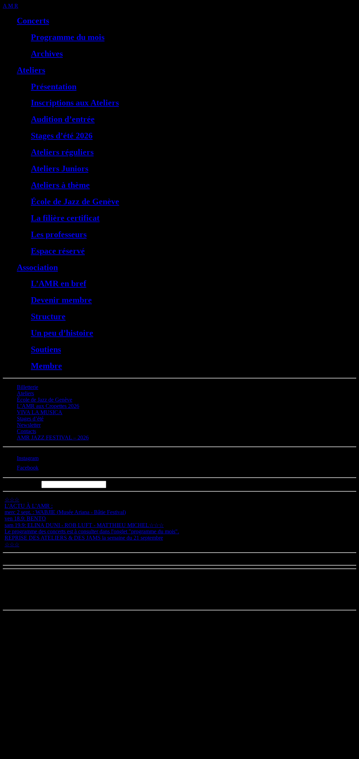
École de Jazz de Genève (75, 201)
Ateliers (31, 70)
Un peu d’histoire (62, 332)
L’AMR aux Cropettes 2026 (48, 406)
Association (37, 267)
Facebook (28, 468)
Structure (48, 316)
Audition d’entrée (63, 119)
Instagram (28, 458)
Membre (46, 365)
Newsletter (29, 425)
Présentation (53, 86)
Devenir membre (61, 300)
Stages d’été (30, 419)
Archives (47, 53)
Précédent (14, 559)
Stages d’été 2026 (62, 135)
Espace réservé (58, 250)
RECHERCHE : (21, 484)
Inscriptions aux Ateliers (75, 102)
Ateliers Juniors (59, 168)
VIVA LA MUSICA (39, 412)
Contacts (26, 431)
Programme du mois (67, 37)
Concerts (33, 20)
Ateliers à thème (60, 185)
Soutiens (46, 349)
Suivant (34, 559)
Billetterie (27, 387)
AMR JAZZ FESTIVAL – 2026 (53, 437)
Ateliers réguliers (62, 152)
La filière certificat (65, 218)
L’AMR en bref (58, 283)
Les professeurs (59, 234)
